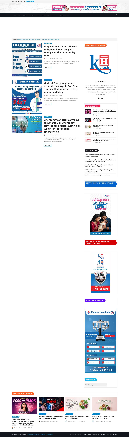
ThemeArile (50, 434)
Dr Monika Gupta (18, 427)
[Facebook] (98, 98)
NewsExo (43, 434)
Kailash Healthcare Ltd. (34, 434)
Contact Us (73, 434)
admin (47, 58)
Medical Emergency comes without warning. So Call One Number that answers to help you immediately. (61, 88)
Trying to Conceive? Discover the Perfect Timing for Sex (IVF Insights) (104, 139)
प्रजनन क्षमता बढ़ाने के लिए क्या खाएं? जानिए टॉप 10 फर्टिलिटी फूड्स (77, 417)
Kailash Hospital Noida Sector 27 (46, 15)
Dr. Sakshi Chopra (72, 421)
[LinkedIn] (102, 98)
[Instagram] (101, 98)
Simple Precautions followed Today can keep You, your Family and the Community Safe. (38, 39)
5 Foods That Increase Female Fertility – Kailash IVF (103, 417)
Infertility (31, 15)
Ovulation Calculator (112, 434)
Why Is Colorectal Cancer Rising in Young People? (97, 175)
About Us (80, 434)
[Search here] (116, 15)
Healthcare (22, 15)
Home (14, 15)
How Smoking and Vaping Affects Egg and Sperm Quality (51, 417)
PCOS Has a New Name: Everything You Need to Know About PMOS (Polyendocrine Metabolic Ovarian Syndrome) (104, 111)
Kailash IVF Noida (64, 15)
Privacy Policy (87, 434)
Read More (47, 67)
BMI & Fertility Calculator (99, 434)
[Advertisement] (64, 26)
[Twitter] (100, 98)
